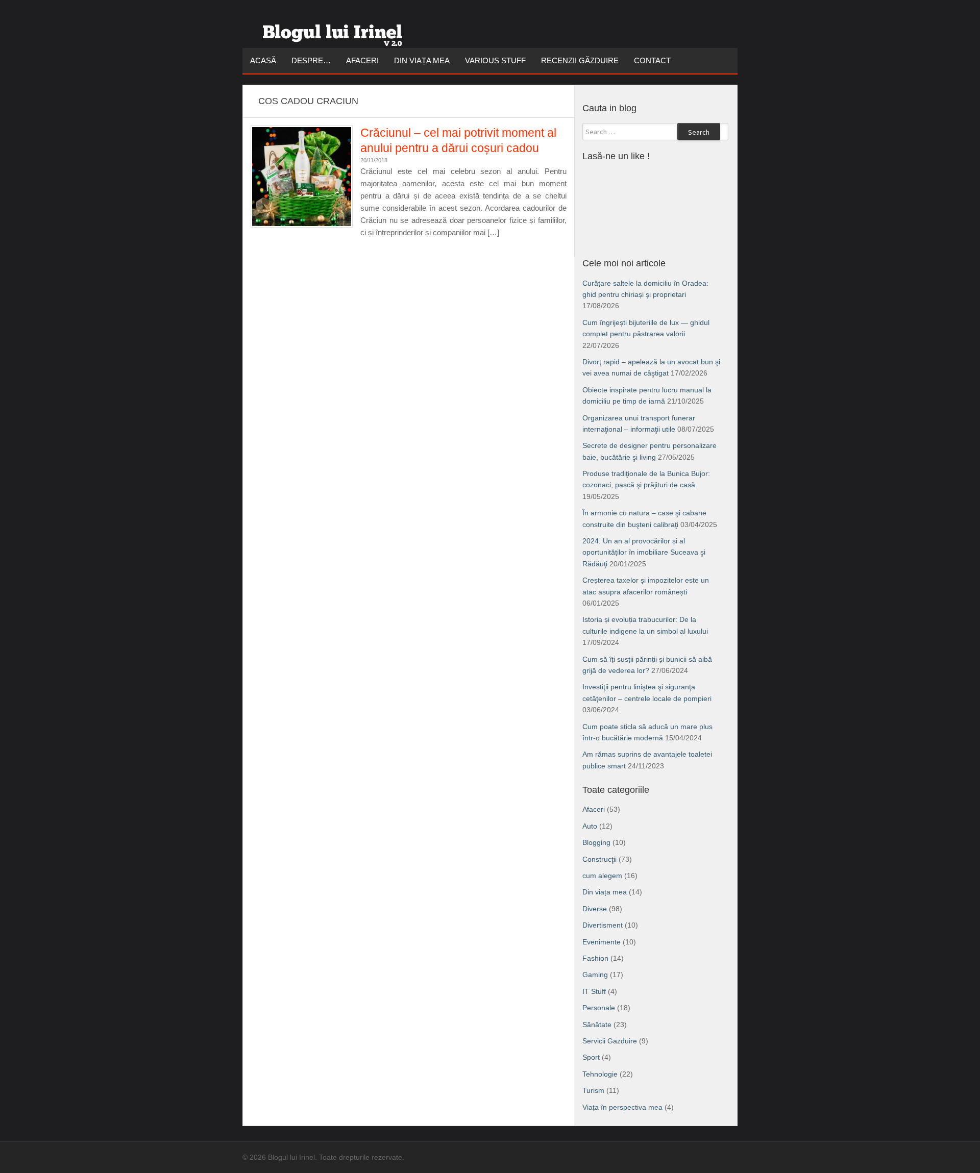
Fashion (595, 958)
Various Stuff (495, 60)
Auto (589, 826)
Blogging (596, 842)
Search (698, 132)
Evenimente (601, 942)
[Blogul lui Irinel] (334, 31)
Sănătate (596, 1024)
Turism (593, 1090)
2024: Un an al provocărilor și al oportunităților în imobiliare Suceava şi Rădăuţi (643, 552)
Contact (652, 60)
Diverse (594, 909)
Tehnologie (600, 1074)
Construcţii (599, 859)
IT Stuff (594, 991)
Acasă (263, 60)
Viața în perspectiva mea (622, 1107)
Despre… (311, 60)
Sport (591, 1057)
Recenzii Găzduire (580, 60)
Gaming (595, 974)
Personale (598, 1008)
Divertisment (602, 925)
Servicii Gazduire (609, 1041)
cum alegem (602, 875)
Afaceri (362, 60)
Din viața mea (422, 60)
